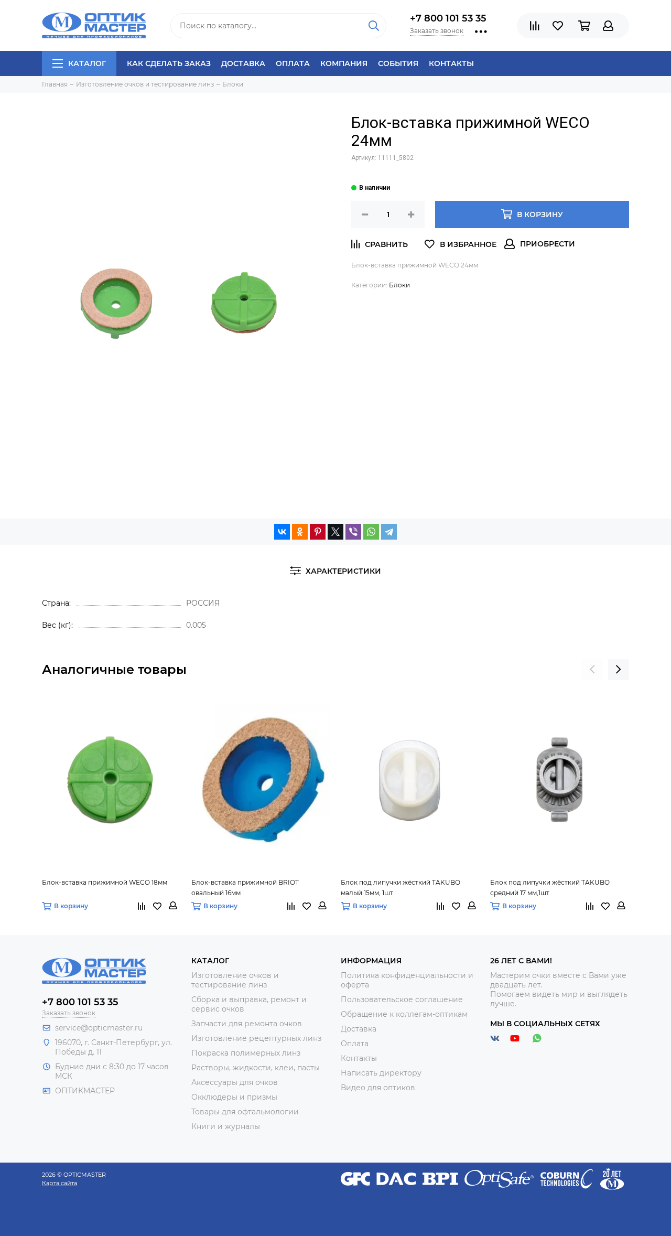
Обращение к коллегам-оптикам (404, 1014)
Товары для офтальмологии (245, 1111)
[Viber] (353, 532)
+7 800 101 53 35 (448, 18)
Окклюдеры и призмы (234, 1097)
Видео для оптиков (378, 1087)
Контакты (451, 63)
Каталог (87, 63)
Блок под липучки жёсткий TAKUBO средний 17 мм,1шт (550, 887)
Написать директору (381, 1073)
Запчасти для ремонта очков (246, 1023)
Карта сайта (59, 1183)
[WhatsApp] (371, 532)
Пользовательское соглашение (402, 999)
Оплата (293, 63)
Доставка (243, 63)
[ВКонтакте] (282, 532)
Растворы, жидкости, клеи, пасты (255, 1067)
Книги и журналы (225, 1126)
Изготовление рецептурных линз (256, 1038)
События (398, 63)
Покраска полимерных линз (245, 1053)
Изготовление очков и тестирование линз (235, 980)
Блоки (399, 285)
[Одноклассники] (300, 532)
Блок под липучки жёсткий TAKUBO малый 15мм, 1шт (400, 887)
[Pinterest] (318, 532)
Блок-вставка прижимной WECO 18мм (104, 882)
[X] (335, 532)
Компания (343, 63)
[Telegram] (389, 532)
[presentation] (592, 669)
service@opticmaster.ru (99, 1028)
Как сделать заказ (169, 63)
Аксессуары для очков (234, 1082)
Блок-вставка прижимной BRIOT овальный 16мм (245, 887)
